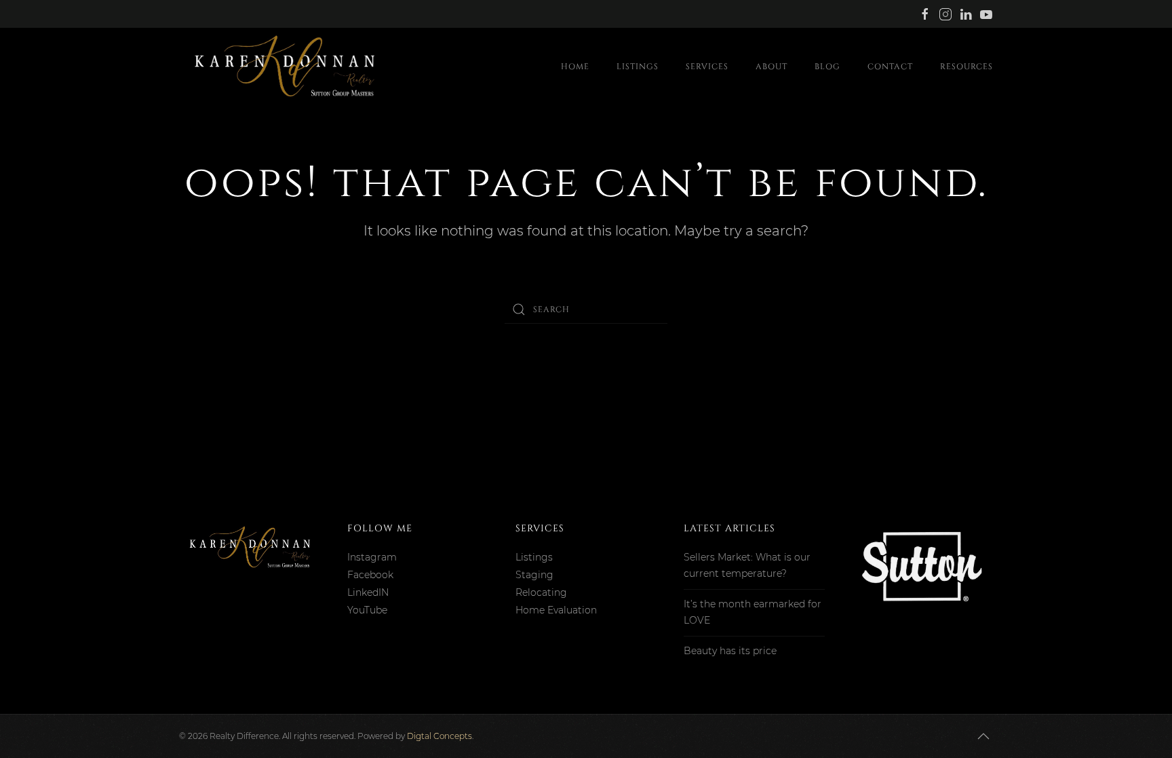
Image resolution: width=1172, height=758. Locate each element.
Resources (966, 66)
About (771, 66)
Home (575, 66)
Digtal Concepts (439, 736)
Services (707, 66)
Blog (827, 66)
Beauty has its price (730, 651)
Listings (638, 66)
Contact (890, 66)
